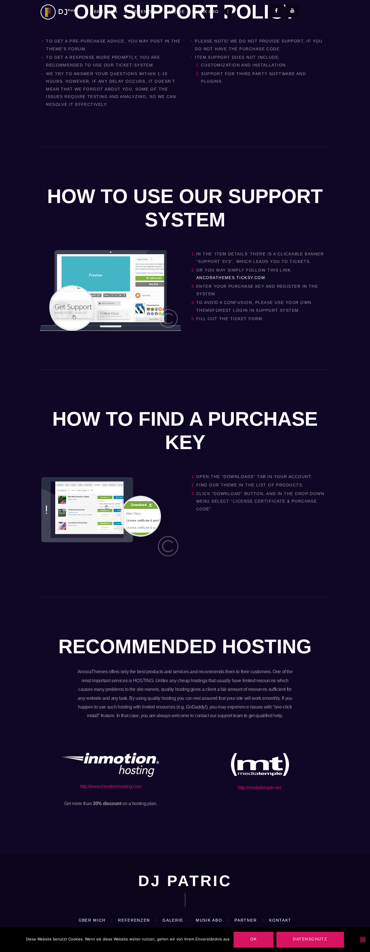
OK (253, 939)
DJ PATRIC (185, 880)
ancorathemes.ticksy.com (230, 277)
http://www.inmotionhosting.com (111, 786)
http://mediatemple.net (259, 787)
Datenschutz (310, 939)
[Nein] (363, 939)
